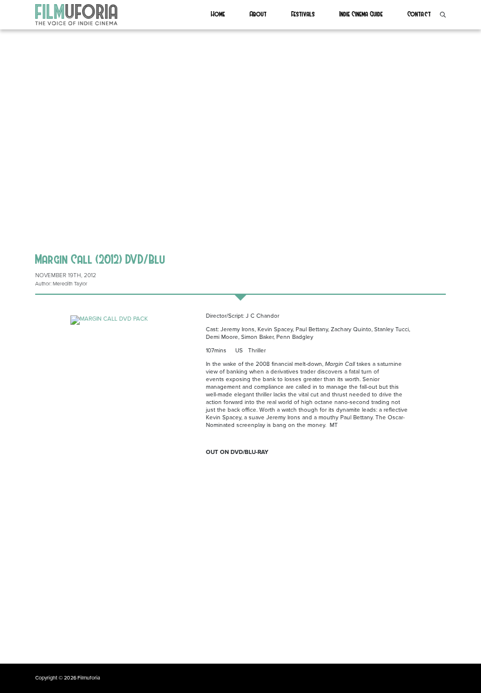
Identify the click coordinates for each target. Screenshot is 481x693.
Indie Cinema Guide (361, 13)
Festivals (303, 13)
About (258, 13)
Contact (419, 13)
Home (218, 13)
